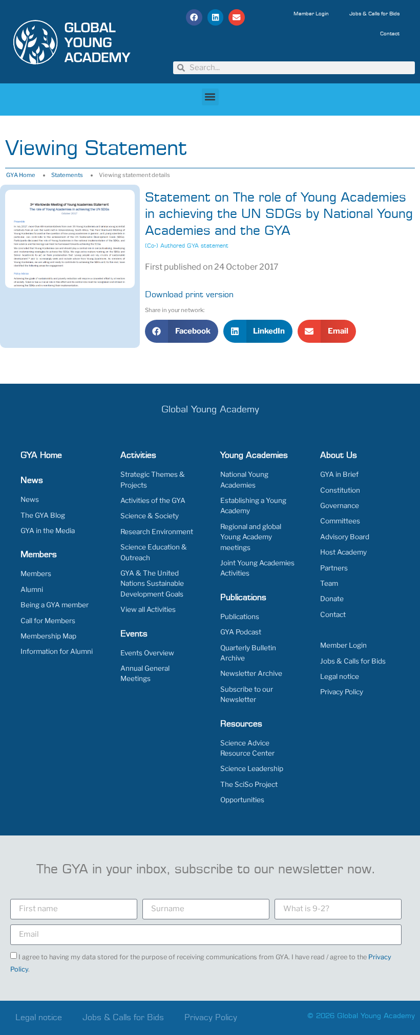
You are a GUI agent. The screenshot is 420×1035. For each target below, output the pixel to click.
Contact (390, 33)
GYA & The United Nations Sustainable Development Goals (152, 583)
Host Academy (343, 552)
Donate (332, 598)
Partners (334, 568)
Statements (67, 175)
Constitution (340, 490)
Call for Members (47, 620)
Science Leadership (251, 768)
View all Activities (148, 609)
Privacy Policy (341, 692)
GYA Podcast (240, 632)
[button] (194, 17)
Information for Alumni (56, 651)
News (29, 499)
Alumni (31, 589)
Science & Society (149, 516)
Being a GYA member (54, 605)
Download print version (189, 295)
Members (35, 573)
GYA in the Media (47, 530)
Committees (340, 521)
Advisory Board (344, 537)
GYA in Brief (339, 474)
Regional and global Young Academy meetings (250, 537)
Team (329, 583)
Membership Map (48, 636)
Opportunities (242, 800)
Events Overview (147, 653)
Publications (239, 616)
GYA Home (20, 175)
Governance (339, 505)
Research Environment (156, 531)
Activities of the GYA (152, 500)
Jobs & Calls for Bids (374, 13)
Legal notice (339, 676)
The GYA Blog (42, 515)
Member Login (311, 13)
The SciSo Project (249, 784)
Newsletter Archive (251, 673)
